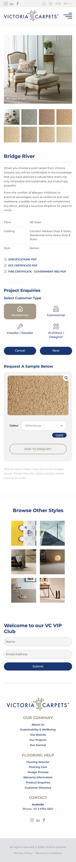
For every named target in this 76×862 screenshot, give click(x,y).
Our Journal (38, 745)
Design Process (38, 772)
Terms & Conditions (49, 853)
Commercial (56, 315)
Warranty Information (38, 777)
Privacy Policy (23, 853)
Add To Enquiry (37, 449)
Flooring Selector (37, 762)
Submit (38, 666)
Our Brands (38, 734)
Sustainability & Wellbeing (38, 729)
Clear (59, 435)
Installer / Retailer (20, 333)
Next (56, 350)
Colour (14, 425)
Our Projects (38, 740)
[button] (66, 377)
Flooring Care (38, 767)
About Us (38, 724)
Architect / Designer (56, 335)
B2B (58, 3)
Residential (20, 315)
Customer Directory (38, 787)
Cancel (20, 350)
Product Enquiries (38, 782)
